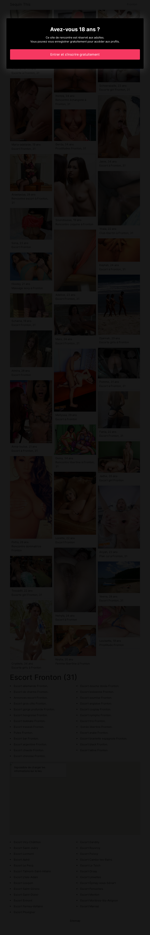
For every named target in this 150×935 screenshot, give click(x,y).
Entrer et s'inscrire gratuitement (75, 54)
